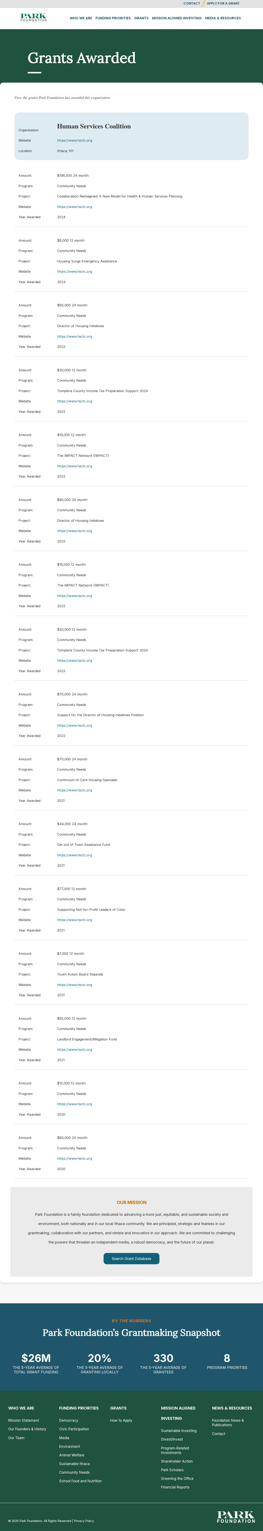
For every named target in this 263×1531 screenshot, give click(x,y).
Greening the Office (177, 1479)
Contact (218, 1434)
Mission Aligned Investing (177, 18)
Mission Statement (23, 1420)
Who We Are (81, 18)
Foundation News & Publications (228, 1422)
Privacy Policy (84, 1521)
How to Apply (121, 1420)
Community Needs (74, 1472)
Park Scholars (172, 1470)
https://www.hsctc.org (74, 140)
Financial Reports (175, 1487)
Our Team (16, 1438)
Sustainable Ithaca (74, 1464)
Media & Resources (223, 18)
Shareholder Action (177, 1461)
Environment (69, 1446)
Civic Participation (74, 1429)
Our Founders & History (27, 1429)
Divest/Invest (172, 1439)
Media (64, 1438)
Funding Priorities (113, 18)
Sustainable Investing (179, 1431)
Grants (141, 18)
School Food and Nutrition (80, 1481)
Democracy (68, 1420)
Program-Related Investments (175, 1450)
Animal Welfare (71, 1455)
